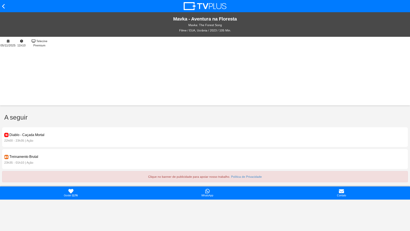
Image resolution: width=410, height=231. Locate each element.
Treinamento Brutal (23, 156)
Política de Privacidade (246, 176)
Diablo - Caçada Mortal (26, 135)
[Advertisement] (231, 71)
